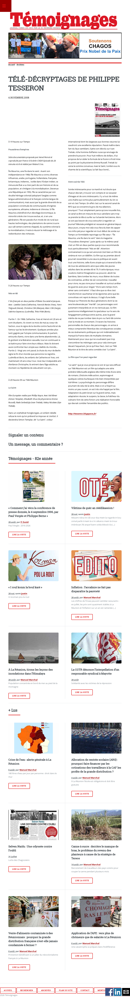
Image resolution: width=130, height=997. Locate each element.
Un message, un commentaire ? (35, 444)
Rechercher (26, 990)
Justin (87, 514)
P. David (25, 522)
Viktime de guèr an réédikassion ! (92, 508)
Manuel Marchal (92, 597)
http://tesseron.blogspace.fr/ (82, 413)
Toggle (5, 6)
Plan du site (66, 990)
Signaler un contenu (26, 435)
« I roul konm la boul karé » (25, 587)
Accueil (11, 64)
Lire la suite (19, 534)
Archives (20, 64)
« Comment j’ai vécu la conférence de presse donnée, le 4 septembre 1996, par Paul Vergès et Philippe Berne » (33, 512)
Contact (85, 990)
